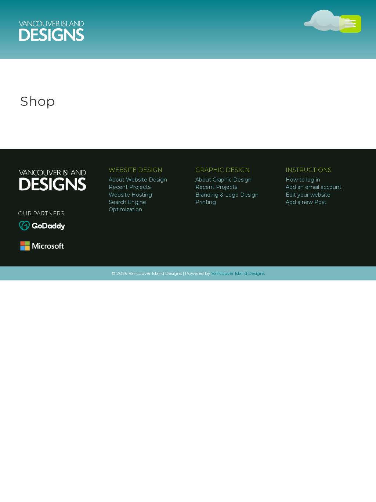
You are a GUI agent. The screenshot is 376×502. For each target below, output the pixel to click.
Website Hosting (130, 194)
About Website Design (138, 179)
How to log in (303, 179)
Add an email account (313, 187)
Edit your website (308, 194)
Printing (205, 202)
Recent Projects (130, 187)
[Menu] (350, 24)
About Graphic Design (223, 179)
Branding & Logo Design (226, 194)
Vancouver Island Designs (238, 273)
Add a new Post (306, 202)
